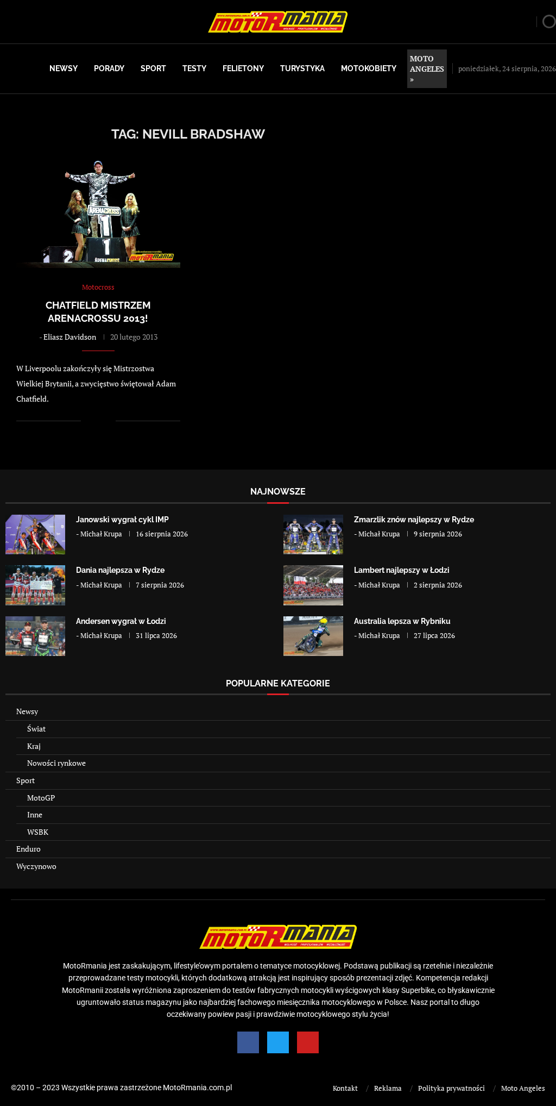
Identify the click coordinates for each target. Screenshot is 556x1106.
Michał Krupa (101, 534)
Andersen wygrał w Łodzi (121, 621)
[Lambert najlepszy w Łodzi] (313, 585)
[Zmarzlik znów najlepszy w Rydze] (313, 534)
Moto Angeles (523, 1088)
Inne (34, 814)
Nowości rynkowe (56, 763)
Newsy (63, 68)
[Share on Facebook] (96, 420)
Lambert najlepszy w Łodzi (402, 570)
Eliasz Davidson (69, 337)
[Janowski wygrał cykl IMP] (35, 534)
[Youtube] (308, 1042)
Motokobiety (368, 68)
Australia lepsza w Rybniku (402, 621)
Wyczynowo (36, 866)
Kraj (34, 746)
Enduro (28, 848)
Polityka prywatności (451, 1088)
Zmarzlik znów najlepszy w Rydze (414, 519)
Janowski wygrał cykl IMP (122, 519)
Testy (194, 68)
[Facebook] (248, 1042)
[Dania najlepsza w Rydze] (35, 585)
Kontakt (345, 1088)
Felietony (243, 68)
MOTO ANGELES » (427, 68)
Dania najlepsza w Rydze (120, 570)
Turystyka (302, 68)
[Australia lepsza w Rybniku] (313, 636)
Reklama (388, 1088)
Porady (109, 68)
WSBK (37, 832)
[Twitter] (278, 1042)
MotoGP (41, 797)
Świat (36, 728)
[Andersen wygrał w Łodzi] (35, 636)
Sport (153, 68)
